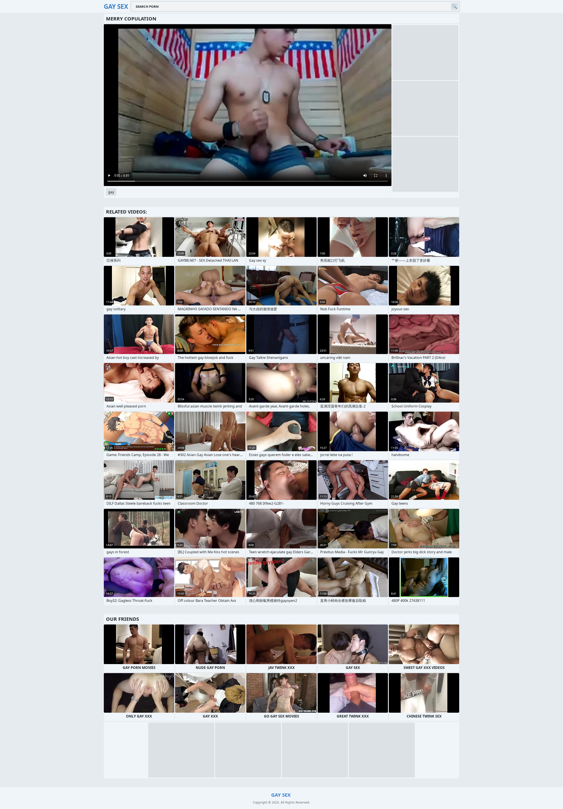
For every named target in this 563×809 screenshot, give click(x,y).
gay (111, 192)
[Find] (454, 6)
